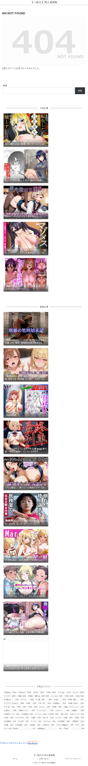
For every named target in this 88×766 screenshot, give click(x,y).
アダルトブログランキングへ (13, 743)
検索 (5, 85)
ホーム (15, 759)
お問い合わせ (44, 759)
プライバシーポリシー (73, 759)
